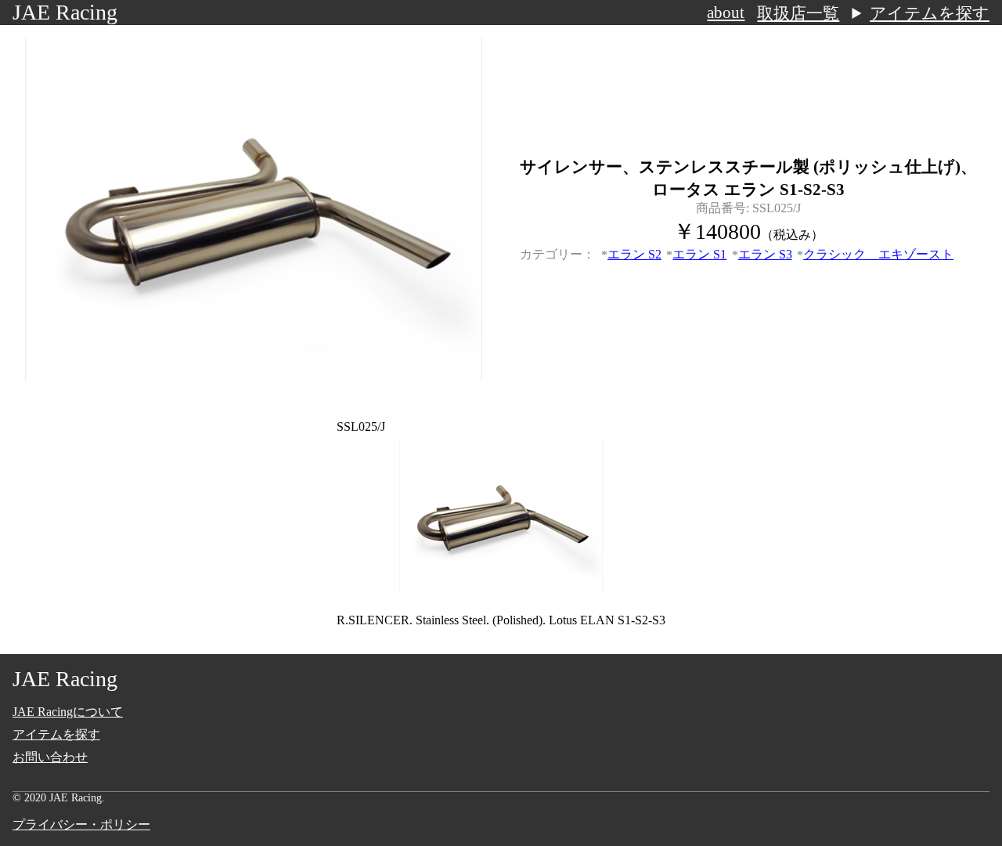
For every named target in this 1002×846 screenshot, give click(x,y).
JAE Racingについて (68, 711)
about (725, 12)
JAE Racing (65, 12)
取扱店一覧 (798, 13)
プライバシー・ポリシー (81, 824)
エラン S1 (699, 254)
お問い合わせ (50, 757)
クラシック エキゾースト (878, 254)
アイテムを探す (929, 13)
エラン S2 (634, 254)
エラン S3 (765, 254)
